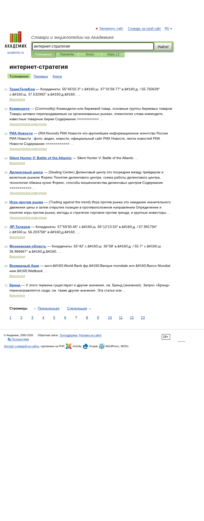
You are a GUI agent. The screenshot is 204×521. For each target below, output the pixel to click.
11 (121, 317)
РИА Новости (21, 133)
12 (132, 317)
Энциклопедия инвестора (28, 124)
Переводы (67, 54)
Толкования (43, 54)
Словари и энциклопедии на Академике (72, 37)
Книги (90, 54)
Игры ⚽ (113, 54)
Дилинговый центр (26, 172)
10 (110, 317)
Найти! (163, 47)
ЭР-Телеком (19, 227)
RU (167, 28)
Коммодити (19, 108)
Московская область (27, 246)
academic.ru (15, 52)
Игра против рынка (26, 202)
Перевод (41, 76)
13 (143, 317)
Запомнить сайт (111, 28)
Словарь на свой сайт (144, 28)
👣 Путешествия (18, 339)
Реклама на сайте (90, 335)
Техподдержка (68, 335)
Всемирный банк (24, 266)
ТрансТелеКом (22, 89)
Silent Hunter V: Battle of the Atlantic (40, 158)
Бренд (14, 285)
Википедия (17, 99)
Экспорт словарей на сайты (21, 346)
